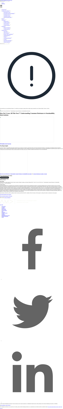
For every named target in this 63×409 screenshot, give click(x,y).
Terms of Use (4, 208)
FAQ (2, 211)
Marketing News (6, 21)
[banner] (31, 77)
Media (3, 217)
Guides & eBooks (6, 23)
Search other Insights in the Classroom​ (5, 194)
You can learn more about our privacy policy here (55, 406)
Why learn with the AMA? (7, 17)
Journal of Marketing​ (7, 197)
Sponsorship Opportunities (7, 40)
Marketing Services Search (6, 215)
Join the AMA (4, 9)
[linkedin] (32, 402)
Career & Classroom (7, 25)
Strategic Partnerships (5, 216)
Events (3, 18)
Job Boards (3, 26)
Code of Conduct (4, 210)
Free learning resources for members (9, 13)
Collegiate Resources (7, 35)
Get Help (5, 39)
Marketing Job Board (7, 27)
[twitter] (32, 340)
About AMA (5, 31)
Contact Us (3, 207)
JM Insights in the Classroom (5, 143)
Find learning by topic (7, 12)
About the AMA (4, 30)
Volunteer (5, 36)
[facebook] (32, 279)
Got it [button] (1, 408)
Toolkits (3, 213)
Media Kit (3, 212)
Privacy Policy (4, 209)
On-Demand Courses (7, 14)
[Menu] (1, 6)
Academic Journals (6, 22)
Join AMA (3, 3)
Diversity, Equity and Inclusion (8, 34)
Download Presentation (4, 177)
